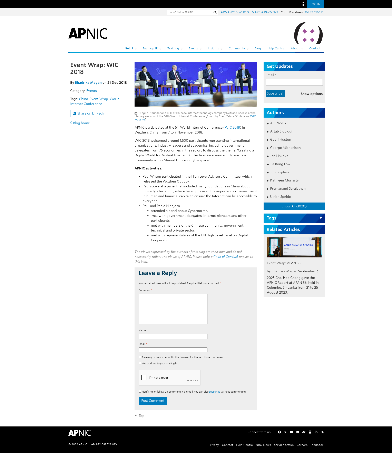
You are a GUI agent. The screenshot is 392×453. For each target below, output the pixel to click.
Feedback (317, 444)
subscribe (214, 391)
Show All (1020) (294, 206)
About (295, 48)
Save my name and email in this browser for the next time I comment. (183, 357)
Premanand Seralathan (288, 188)
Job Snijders (279, 172)
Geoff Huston (280, 139)
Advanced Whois (235, 12)
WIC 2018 (232, 127)
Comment (145, 290)
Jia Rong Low (280, 164)
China (83, 99)
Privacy (214, 444)
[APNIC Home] (87, 33)
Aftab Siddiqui (281, 131)
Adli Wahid (278, 123)
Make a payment (265, 12)
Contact (314, 48)
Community (237, 48)
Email (143, 343)
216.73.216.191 (314, 12)
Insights (213, 48)
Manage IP (150, 48)
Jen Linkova (279, 156)
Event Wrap (99, 99)
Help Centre (275, 48)
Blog (258, 48)
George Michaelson (285, 148)
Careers (302, 444)
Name (143, 330)
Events (193, 48)
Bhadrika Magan (88, 83)
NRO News (263, 444)
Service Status (284, 444)
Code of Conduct (225, 257)
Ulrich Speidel (281, 197)
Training (173, 48)
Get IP (129, 48)
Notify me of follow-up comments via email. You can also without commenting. (193, 391)
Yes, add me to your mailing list (160, 363)
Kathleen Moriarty (284, 180)
